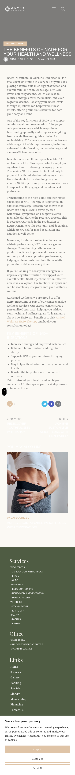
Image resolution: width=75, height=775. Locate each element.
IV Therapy (18, 611)
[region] (37, 745)
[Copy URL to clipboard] (65, 404)
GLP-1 (15, 580)
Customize (37, 758)
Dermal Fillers (21, 598)
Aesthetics (17, 584)
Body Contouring (22, 589)
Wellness (16, 602)
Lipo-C (15, 576)
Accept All (37, 749)
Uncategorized (15, 44)
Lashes (16, 623)
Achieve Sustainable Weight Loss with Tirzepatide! (36, 525)
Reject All (37, 768)
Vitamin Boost (20, 606)
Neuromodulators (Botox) (28, 593)
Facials (16, 619)
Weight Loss (17, 567)
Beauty (14, 615)
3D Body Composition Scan (27, 572)
